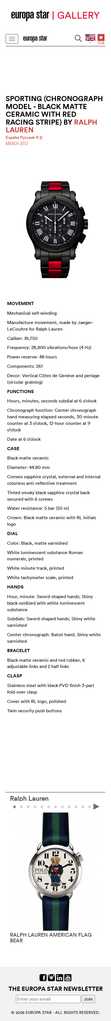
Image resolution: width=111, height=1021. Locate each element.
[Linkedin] (59, 977)
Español (13, 137)
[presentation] (14, 806)
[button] (21, 807)
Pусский (28, 137)
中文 (39, 137)
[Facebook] (43, 977)
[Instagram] (51, 977)
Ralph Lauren (29, 798)
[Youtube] (67, 977)
